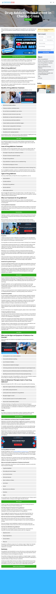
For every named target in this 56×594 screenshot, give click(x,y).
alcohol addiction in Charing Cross (21, 451)
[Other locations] (51, 2)
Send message (46, 52)
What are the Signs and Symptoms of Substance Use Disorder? (45, 70)
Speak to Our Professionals (19, 566)
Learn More (18, 138)
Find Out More (19, 212)
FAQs (39, 76)
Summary (40, 78)
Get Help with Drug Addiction (18, 56)
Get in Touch (19, 275)
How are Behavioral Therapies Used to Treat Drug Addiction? (45, 73)
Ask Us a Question (19, 416)
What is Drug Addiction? (43, 59)
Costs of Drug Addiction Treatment (45, 62)
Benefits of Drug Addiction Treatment (46, 61)
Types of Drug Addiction (43, 64)
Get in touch (28, 19)
